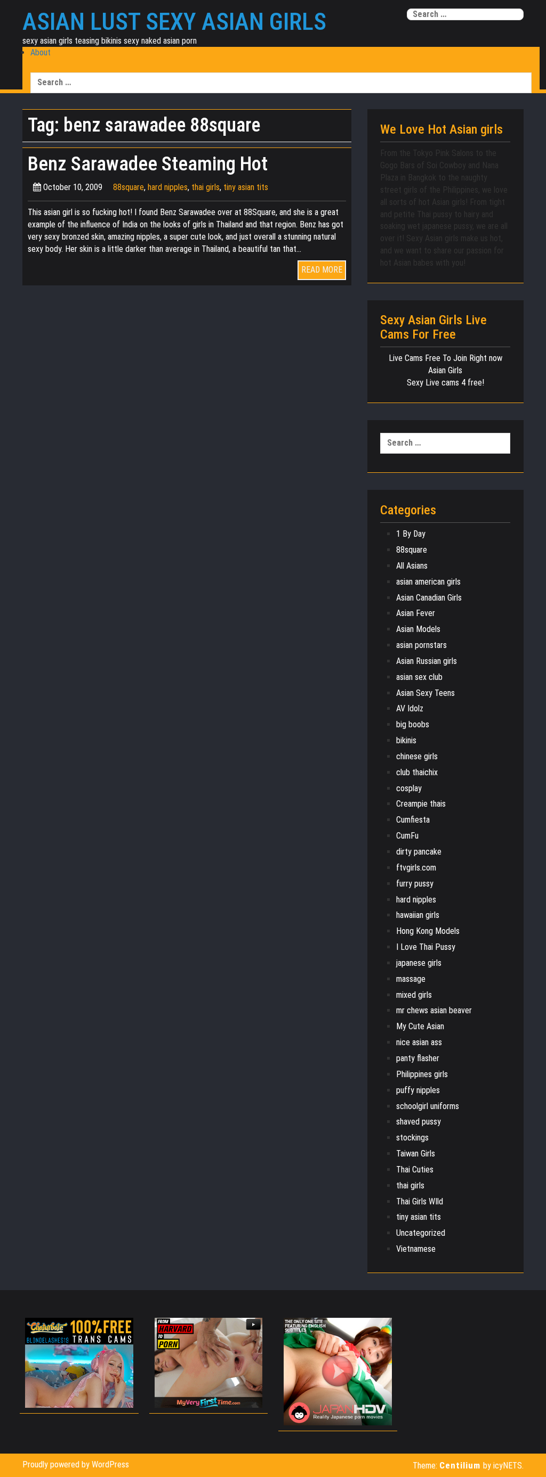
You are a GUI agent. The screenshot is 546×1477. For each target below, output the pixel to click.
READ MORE (321, 270)
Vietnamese (416, 1249)
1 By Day (410, 534)
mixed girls (414, 995)
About (40, 52)
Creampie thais (421, 804)
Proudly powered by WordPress (75, 1464)
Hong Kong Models (428, 931)
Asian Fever (415, 613)
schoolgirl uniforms (427, 1106)
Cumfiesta (413, 820)
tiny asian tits (245, 187)
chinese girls (417, 756)
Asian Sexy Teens (425, 693)
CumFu (407, 836)
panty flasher (417, 1058)
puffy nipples (418, 1090)
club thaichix (417, 772)
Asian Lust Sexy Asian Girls (174, 22)
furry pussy (414, 884)
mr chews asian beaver (434, 1010)
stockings (412, 1138)
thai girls (205, 187)
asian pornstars (421, 645)
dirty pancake (418, 852)
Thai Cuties (414, 1169)
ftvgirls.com (416, 868)
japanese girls (418, 963)
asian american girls (428, 582)
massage (410, 979)
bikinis (406, 740)
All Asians (412, 566)
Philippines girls (422, 1074)
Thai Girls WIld (419, 1201)
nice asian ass (419, 1042)
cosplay (409, 788)
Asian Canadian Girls (429, 598)
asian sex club (419, 677)
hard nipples (168, 187)
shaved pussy (418, 1122)
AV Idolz (409, 708)
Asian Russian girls (426, 661)
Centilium (459, 1465)
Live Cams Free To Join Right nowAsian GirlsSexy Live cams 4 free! (445, 370)
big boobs (412, 724)
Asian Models (418, 629)
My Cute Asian (420, 1026)
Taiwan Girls (415, 1153)
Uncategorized (420, 1233)
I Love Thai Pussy (425, 947)
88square (128, 187)
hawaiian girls (417, 915)
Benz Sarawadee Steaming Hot (148, 163)
